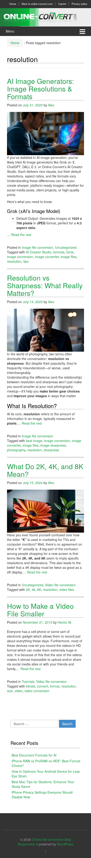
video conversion (36, 690)
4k (33, 589)
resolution (14, 261)
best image (34, 440)
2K (28, 589)
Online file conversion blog (51, 839)
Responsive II (28, 844)
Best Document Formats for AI (34, 755)
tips (25, 261)
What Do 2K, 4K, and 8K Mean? (45, 470)
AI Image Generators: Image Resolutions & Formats (40, 88)
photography (16, 450)
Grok (70, 252)
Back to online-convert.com (37, 4)
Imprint (62, 4)
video (19, 690)
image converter (47, 256)
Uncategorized (66, 247)
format (55, 686)
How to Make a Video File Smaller (40, 610)
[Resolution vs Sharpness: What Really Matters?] (45, 329)
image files (69, 256)
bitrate (30, 686)
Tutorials (28, 681)
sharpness (51, 450)
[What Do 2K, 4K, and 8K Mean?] (45, 510)
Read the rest (21, 234)
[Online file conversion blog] (46, 16)
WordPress (65, 844)
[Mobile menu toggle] (82, 31)
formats (58, 252)
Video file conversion (60, 585)
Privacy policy (80, 4)
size (10, 690)
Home (12, 4)
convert (42, 686)
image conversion (20, 256)
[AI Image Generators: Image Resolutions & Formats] (45, 133)
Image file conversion (37, 247)
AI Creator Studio (38, 252)
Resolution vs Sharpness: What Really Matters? (45, 285)
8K (39, 589)
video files (66, 589)
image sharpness (53, 445)
